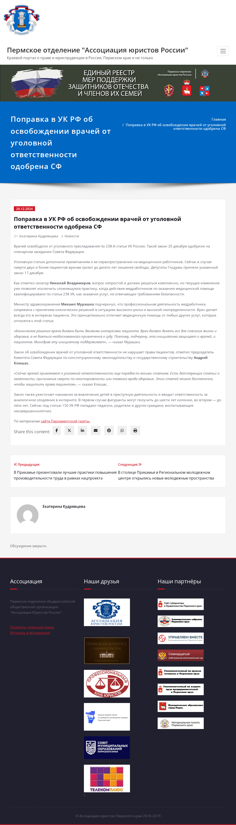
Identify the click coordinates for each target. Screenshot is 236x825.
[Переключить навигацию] (223, 51)
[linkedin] (82, 430)
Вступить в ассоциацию (30, 632)
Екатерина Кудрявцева (38, 236)
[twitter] (69, 430)
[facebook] (57, 430)
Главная (219, 119)
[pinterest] (109, 430)
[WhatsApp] (122, 430)
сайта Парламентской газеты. (65, 421)
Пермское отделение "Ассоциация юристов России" (97, 50)
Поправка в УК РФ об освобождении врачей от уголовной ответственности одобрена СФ (176, 126)
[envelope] (95, 430)
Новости (72, 236)
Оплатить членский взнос (32, 627)
